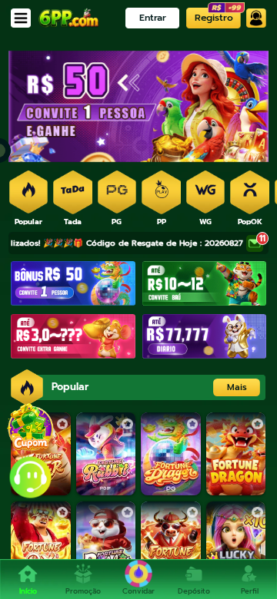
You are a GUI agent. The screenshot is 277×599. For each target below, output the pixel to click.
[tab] (28, 193)
